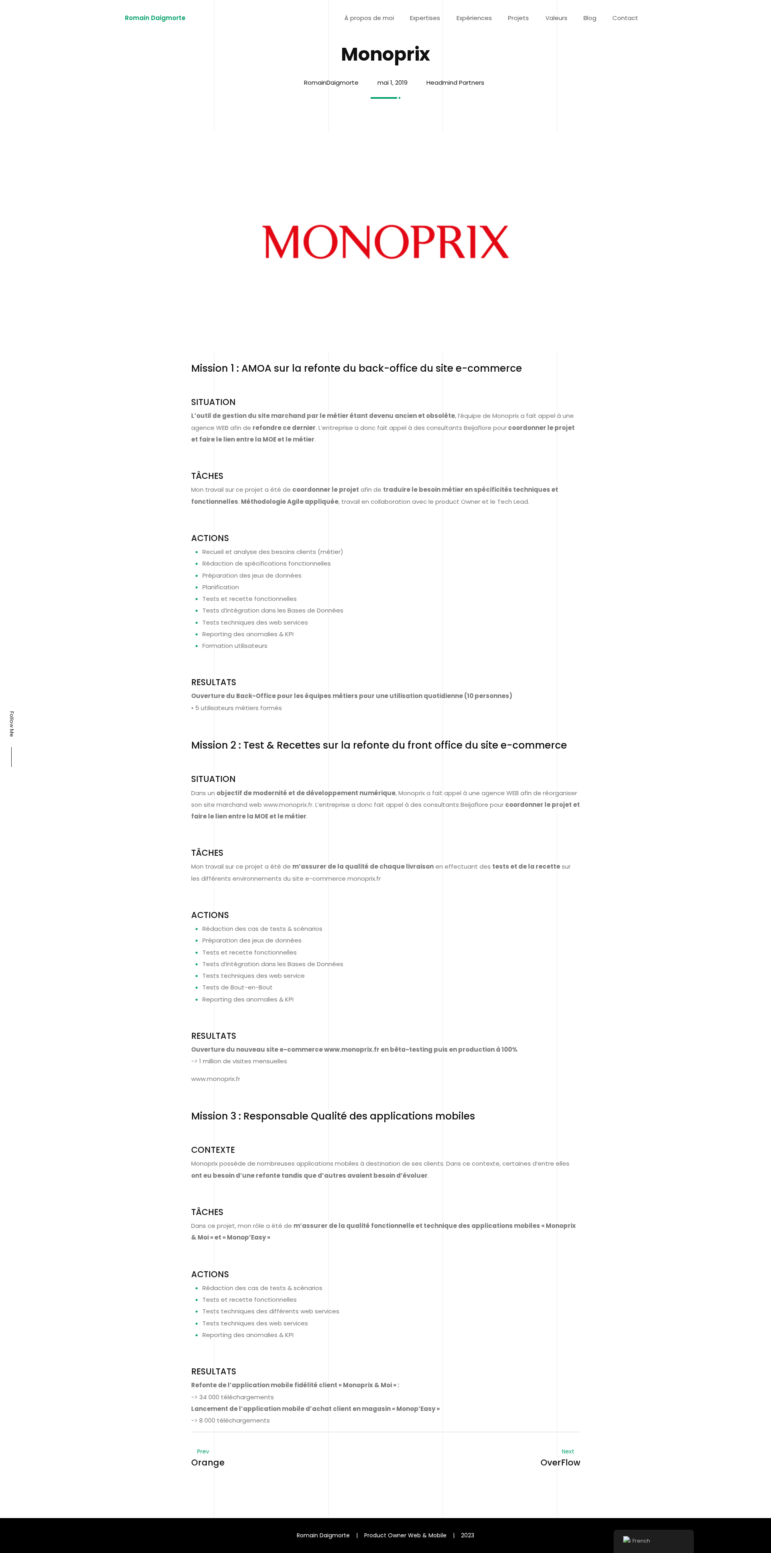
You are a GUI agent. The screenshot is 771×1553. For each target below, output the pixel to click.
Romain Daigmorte (155, 18)
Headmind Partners (455, 82)
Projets (518, 18)
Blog (589, 18)
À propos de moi (369, 18)
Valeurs (556, 18)
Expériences (474, 18)
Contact (625, 18)
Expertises (425, 18)
